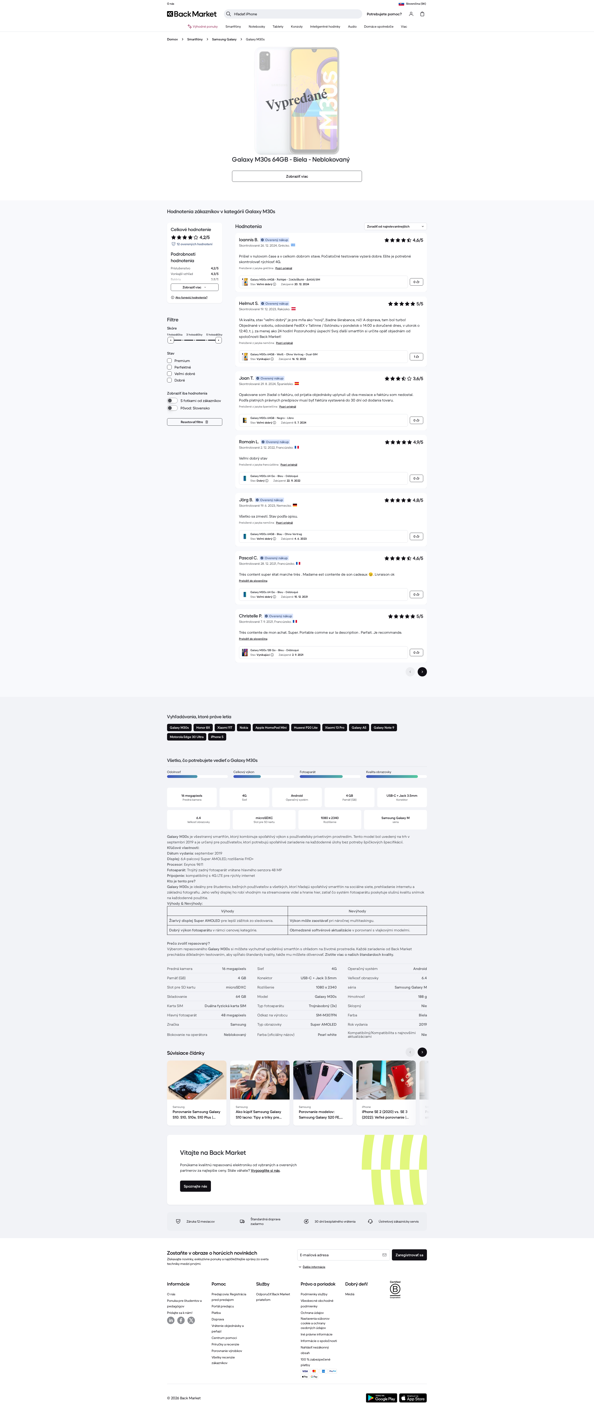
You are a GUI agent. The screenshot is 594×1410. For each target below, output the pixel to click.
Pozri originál (283, 268)
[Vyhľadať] (228, 14)
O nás (171, 1294)
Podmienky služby (314, 1294)
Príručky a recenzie (225, 1344)
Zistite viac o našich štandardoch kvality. (359, 954)
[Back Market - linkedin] (170, 1320)
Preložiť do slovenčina (253, 580)
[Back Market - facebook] (181, 1320)
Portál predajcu (223, 1306)
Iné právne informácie (317, 1334)
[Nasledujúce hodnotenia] (422, 671)
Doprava (218, 1319)
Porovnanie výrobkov (227, 1351)
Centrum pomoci (224, 1338)
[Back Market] (191, 14)
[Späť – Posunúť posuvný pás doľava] (410, 1052)
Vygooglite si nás (265, 1170)
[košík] (422, 14)
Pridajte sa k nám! (179, 1313)
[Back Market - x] (191, 1320)
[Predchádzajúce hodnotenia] (410, 671)
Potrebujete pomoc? (384, 14)
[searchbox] (296, 14)
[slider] (171, 340)
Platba (216, 1313)
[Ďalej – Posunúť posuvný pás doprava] (422, 1052)
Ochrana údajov (312, 1313)
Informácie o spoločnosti (319, 1341)
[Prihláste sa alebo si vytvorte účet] (411, 14)
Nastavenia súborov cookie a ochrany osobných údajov (315, 1323)
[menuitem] (233, 26)
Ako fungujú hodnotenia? (191, 297)
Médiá (349, 1294)
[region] (297, 1094)
